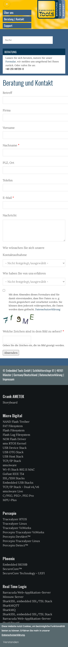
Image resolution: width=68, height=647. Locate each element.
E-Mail (7, 197)
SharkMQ (9, 610)
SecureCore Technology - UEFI (24, 573)
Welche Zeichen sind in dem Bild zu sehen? (32, 331)
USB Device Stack (15, 448)
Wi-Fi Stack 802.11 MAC (19, 469)
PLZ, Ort (8, 162)
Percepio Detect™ (15, 545)
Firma (7, 110)
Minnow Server (13, 597)
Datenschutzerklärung (47, 309)
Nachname (10, 145)
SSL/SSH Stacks (13, 478)
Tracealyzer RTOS (15, 519)
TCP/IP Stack (12, 461)
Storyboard (10, 402)
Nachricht (10, 215)
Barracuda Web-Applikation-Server (27, 592)
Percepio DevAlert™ (16, 536)
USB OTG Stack (13, 452)
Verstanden (11, 642)
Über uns (8, 12)
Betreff (7, 92)
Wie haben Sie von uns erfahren (24, 273)
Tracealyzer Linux (15, 523)
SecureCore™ (12, 569)
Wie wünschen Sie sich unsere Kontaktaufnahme (23, 251)
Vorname (9, 127)
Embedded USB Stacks (18, 482)
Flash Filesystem (13, 430)
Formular (10, 61)
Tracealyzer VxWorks (17, 528)
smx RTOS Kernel (14, 443)
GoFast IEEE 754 (13, 474)
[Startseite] (51, 9)
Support (8, 25)
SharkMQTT (11, 605)
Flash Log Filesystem (16, 434)
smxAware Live (13, 491)
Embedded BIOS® (15, 564)
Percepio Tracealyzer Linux (21, 541)
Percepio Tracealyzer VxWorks (23, 532)
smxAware (10, 465)
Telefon (8, 180)
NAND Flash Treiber (16, 421)
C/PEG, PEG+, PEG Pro (18, 495)
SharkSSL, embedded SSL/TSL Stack (27, 601)
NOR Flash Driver (14, 439)
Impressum (8, 379)
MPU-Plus (10, 500)
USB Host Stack (13, 456)
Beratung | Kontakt (14, 19)
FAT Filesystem (13, 426)
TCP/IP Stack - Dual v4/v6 (21, 487)
